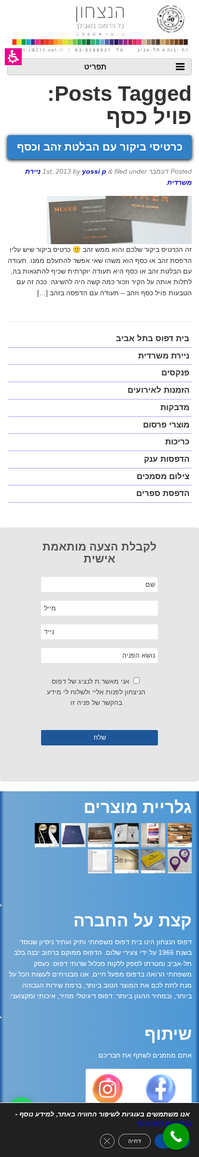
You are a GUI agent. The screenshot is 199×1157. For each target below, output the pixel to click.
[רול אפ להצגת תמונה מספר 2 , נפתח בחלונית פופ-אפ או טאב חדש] (153, 836)
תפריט (95, 66)
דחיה (134, 1141)
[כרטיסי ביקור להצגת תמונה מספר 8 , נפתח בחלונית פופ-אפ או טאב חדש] (153, 862)
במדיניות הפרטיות (164, 1123)
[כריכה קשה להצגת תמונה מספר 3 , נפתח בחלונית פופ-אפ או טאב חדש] (126, 836)
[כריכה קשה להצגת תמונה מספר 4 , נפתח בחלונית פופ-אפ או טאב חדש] (100, 836)
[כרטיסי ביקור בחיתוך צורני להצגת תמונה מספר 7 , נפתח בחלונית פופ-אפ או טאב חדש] (180, 862)
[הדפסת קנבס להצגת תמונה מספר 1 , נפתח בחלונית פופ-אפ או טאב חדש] (180, 836)
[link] (160, 1091)
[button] (13, 56)
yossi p (94, 171)
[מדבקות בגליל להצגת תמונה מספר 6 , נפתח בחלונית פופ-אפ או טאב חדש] (47, 836)
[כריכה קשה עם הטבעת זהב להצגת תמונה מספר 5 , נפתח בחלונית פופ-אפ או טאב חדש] (73, 836)
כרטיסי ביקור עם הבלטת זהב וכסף (100, 147)
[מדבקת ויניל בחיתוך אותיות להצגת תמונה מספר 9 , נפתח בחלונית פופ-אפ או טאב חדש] (126, 862)
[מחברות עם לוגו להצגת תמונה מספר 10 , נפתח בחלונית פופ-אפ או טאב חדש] (100, 862)
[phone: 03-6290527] (176, 1136)
